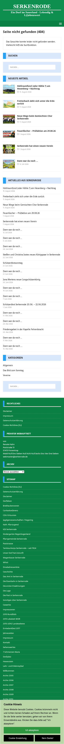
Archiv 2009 (8, 694)
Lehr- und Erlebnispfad (13, 666)
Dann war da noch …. (12, 346)
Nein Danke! (47, 738)
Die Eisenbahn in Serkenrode (15, 581)
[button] (60, 23)
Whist (5, 562)
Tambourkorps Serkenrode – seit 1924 (19, 548)
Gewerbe (7, 604)
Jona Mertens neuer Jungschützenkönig (21, 279)
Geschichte (8, 571)
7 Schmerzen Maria (11, 652)
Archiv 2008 (8, 689)
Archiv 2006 (8, 680)
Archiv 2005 (8, 675)
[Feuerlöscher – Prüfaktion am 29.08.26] (9, 136)
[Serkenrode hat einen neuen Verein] (9, 151)
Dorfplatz (7, 656)
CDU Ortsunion (9, 515)
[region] (32, 722)
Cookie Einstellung (17, 738)
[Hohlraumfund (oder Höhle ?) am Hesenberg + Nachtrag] (9, 91)
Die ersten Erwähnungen (14, 586)
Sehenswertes (9, 647)
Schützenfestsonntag (12, 263)
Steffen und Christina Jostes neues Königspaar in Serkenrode (31, 254)
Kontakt (6, 642)
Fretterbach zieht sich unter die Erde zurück (23, 196)
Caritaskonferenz (10, 510)
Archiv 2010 (8, 699)
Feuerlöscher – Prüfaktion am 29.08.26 (36, 131)
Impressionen (9, 609)
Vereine (6, 375)
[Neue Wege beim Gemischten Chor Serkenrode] (9, 121)
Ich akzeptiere (32, 730)
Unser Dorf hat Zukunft (13, 552)
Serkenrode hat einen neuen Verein (35, 146)
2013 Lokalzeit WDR (11, 618)
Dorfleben (7, 501)
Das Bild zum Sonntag (13, 370)
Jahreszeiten (8, 633)
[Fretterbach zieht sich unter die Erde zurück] (9, 106)
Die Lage (7, 590)
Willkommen (8, 670)
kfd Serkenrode (10, 529)
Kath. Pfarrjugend (11, 524)
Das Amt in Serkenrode (13, 576)
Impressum (8, 415)
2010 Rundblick (9, 614)
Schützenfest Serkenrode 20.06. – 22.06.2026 (24, 304)
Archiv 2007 (8, 685)
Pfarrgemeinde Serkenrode (15, 538)
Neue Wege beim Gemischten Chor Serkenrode (25, 204)
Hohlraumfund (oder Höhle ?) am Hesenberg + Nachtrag (29, 188)
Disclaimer (7, 411)
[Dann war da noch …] (9, 166)
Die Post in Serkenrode (13, 595)
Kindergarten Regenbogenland (16, 534)
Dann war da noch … (27, 161)
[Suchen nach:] (32, 67)
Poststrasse (8, 543)
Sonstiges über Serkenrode (15, 600)
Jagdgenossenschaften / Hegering (18, 520)
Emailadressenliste (11, 567)
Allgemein (8, 365)
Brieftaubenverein (11, 505)
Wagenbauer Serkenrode (14, 557)
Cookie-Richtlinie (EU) (12, 425)
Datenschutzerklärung (13, 420)
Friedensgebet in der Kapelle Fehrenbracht (23, 329)
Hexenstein (8, 661)
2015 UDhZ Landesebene (14, 623)
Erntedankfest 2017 (11, 628)
